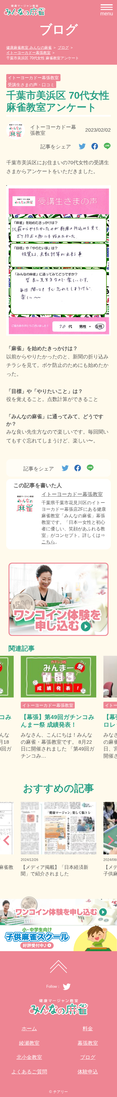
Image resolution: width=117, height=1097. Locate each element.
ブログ (87, 1057)
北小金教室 (29, 1057)
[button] (4, 842)
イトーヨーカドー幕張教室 (33, 77)
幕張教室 (88, 1043)
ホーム (29, 1028)
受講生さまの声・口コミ (31, 84)
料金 (88, 1028)
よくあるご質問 (29, 1072)
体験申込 (88, 1072)
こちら (48, 541)
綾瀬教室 (29, 1043)
